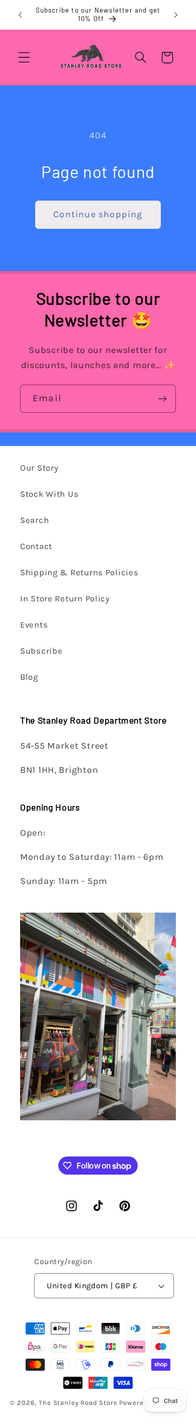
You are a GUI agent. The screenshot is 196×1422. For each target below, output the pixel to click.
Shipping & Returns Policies (79, 572)
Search (34, 520)
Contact (36, 546)
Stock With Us (49, 494)
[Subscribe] (162, 399)
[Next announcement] (176, 15)
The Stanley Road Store (78, 1402)
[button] (24, 57)
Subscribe (41, 651)
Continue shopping (97, 214)
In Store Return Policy (65, 598)
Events (34, 625)
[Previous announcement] (20, 15)
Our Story (39, 468)
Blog (29, 677)
